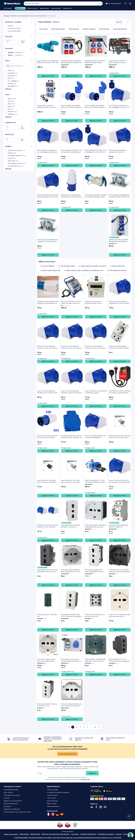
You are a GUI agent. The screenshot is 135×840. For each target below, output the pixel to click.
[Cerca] (25, 3)
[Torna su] (129, 816)
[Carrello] (130, 3)
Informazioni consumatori (106, 834)
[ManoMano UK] (52, 814)
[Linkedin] (91, 806)
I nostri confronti (52, 795)
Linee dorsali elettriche (23, 16)
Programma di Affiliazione (12, 809)
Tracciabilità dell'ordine (11, 790)
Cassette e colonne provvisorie (38, 16)
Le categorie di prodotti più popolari (58, 792)
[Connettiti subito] (126, 3)
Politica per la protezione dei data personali (55, 834)
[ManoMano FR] (48, 814)
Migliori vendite (52, 803)
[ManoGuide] (131, 835)
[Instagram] (100, 806)
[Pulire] (101, 3)
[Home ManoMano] (12, 3)
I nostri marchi (51, 798)
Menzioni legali (35, 834)
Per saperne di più (85, 779)
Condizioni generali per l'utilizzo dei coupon (17, 812)
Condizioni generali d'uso (88, 834)
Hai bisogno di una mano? (12, 795)
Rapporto (119, 834)
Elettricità (13, 16)
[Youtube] (105, 806)
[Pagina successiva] (98, 727)
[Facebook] (96, 806)
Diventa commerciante (11, 803)
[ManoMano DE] (57, 814)
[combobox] (122, 22)
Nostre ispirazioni (52, 801)
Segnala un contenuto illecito (13, 801)
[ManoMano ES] (61, 814)
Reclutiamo (7, 806)
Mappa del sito (24, 834)
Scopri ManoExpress (53, 806)
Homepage (6, 16)
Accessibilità (127, 834)
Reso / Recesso (8, 792)
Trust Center (75, 834)
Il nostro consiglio (52, 790)
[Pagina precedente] (69, 727)
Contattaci (7, 798)
